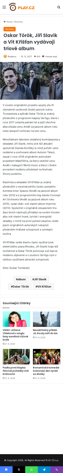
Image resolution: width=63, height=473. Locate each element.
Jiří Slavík (40, 279)
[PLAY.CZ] (21, 7)
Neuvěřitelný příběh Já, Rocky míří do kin (45, 331)
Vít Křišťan (44, 286)
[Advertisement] (31, 417)
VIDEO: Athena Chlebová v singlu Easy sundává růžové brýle (15, 334)
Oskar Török (21, 286)
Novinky (18, 21)
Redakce (12, 56)
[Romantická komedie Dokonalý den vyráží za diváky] (46, 356)
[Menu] (4, 8)
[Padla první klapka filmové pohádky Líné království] (16, 356)
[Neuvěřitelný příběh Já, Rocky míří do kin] (46, 319)
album (22, 279)
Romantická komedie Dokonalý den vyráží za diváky (46, 371)
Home (9, 21)
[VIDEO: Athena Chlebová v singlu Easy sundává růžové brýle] (16, 319)
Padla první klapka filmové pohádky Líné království (16, 371)
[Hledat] (58, 8)
